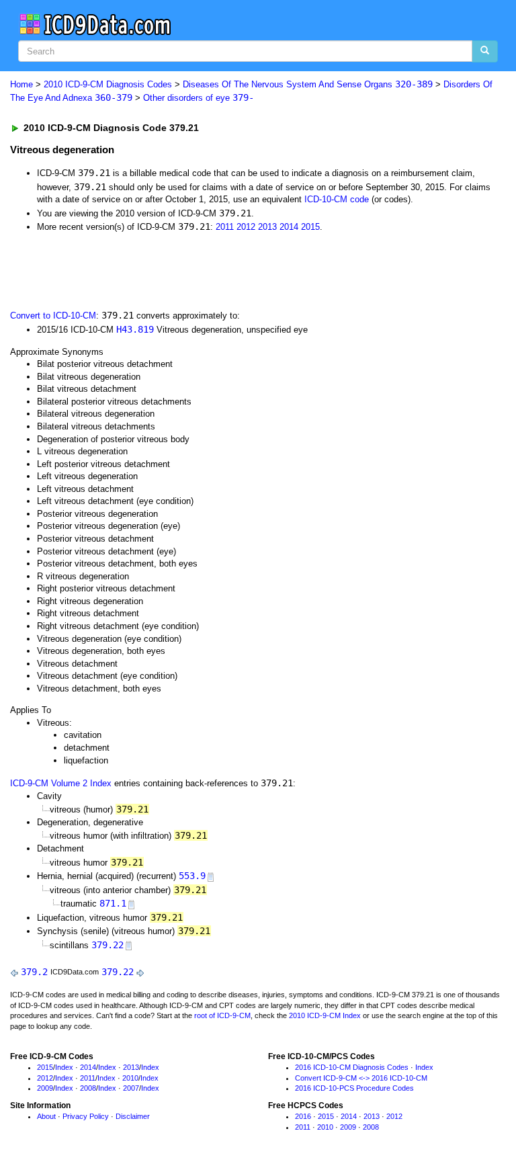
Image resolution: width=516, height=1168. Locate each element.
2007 (131, 1088)
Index (64, 1067)
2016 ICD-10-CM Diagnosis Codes (351, 1067)
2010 (130, 1078)
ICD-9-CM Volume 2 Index (61, 783)
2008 (88, 1088)
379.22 (107, 945)
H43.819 (135, 329)
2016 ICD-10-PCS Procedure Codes (354, 1088)
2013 (267, 227)
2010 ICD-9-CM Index (325, 1015)
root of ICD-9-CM (222, 1015)
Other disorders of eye (198, 98)
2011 (225, 227)
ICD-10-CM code (336, 199)
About (46, 1116)
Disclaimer (133, 1116)
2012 (245, 227)
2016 (303, 1116)
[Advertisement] (162, 270)
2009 (45, 1088)
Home (21, 84)
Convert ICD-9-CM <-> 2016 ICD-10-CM (361, 1078)
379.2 (34, 971)
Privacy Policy (85, 1116)
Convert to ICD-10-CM (53, 315)
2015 (310, 227)
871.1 (112, 903)
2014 (289, 227)
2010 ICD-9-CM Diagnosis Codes (108, 84)
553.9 (192, 875)
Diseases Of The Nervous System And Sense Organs (308, 84)
